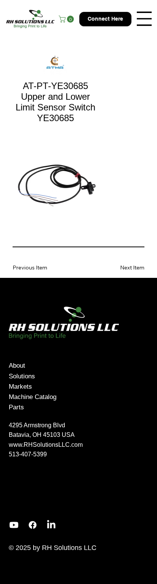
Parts (16, 407)
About (17, 365)
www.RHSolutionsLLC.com (46, 444)
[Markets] (88, 386)
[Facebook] (32, 525)
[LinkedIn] (51, 525)
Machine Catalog (32, 397)
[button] (67, 19)
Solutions (22, 376)
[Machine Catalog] (88, 397)
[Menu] (144, 18)
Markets (20, 386)
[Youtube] (14, 525)
